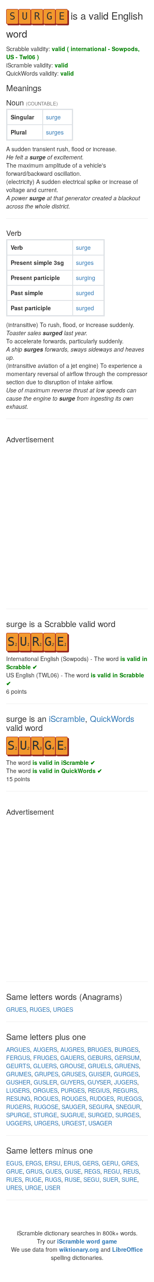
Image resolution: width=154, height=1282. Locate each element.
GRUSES (73, 1074)
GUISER (99, 1074)
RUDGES (102, 1098)
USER (52, 1187)
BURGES (126, 1049)
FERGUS (18, 1057)
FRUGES (45, 1057)
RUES (14, 1179)
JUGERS (125, 1082)
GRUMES (18, 1074)
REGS (92, 1171)
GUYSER (99, 1082)
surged (85, 293)
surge (53, 117)
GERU (110, 1163)
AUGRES (72, 1049)
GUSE (73, 1171)
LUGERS (18, 1090)
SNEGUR (128, 1107)
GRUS (34, 1171)
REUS (131, 1171)
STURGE (45, 1115)
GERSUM (127, 1057)
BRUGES (99, 1049)
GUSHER (18, 1082)
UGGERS (18, 1123)
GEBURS (99, 1057)
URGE (33, 1187)
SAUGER (73, 1107)
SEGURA (101, 1107)
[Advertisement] (77, 524)
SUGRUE (72, 1115)
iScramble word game (87, 1241)
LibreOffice (127, 1249)
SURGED (100, 1115)
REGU (111, 1171)
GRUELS (99, 1066)
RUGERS (18, 1107)
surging (85, 277)
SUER (110, 1179)
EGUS (14, 1163)
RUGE (33, 1179)
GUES (54, 1171)
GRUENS (127, 1066)
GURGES (126, 1074)
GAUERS (72, 1057)
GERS (91, 1163)
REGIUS (99, 1090)
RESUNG (18, 1098)
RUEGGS (129, 1098)
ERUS (71, 1163)
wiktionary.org (79, 1249)
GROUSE (72, 1066)
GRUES (16, 1009)
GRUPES (46, 1074)
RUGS (53, 1179)
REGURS (125, 1090)
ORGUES (45, 1090)
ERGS (33, 1163)
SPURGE (18, 1115)
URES (14, 1187)
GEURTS (18, 1066)
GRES (130, 1163)
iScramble (67, 718)
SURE (129, 1179)
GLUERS (45, 1066)
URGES (63, 1009)
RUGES (40, 1009)
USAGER (100, 1123)
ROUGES (74, 1098)
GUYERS (72, 1082)
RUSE (72, 1179)
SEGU (91, 1179)
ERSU (52, 1163)
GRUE (14, 1171)
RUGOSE (46, 1107)
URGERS (46, 1123)
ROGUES (46, 1098)
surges (55, 132)
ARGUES (18, 1049)
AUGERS (45, 1049)
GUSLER (45, 1082)
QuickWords (112, 718)
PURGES (73, 1090)
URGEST (73, 1123)
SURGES (127, 1115)
